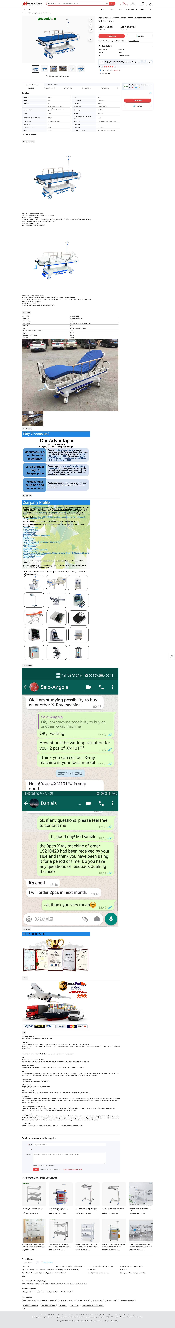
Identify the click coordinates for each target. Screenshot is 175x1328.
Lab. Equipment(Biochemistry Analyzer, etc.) (132, 1273)
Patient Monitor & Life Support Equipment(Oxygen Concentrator (38, 1273)
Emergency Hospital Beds (30, 1305)
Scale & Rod (123, 1269)
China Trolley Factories (29, 1301)
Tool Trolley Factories (83, 1301)
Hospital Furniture (37, 13)
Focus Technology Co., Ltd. (75, 1321)
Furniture (29, 13)
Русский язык (71, 1317)
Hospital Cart (47, 13)
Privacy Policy (114, 1321)
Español (51, 1317)
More (23, 1308)
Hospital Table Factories (66, 1301)
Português (57, 1317)
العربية (97, 1317)
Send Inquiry (112, 36)
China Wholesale (80, 1315)
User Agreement (98, 1321)
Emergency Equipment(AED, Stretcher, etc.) (67, 1269)
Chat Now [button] (141, 36)
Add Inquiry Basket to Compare (59, 76)
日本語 (107, 1317)
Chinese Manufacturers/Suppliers (66, 1315)
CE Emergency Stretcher (48, 1305)
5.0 (130, 87)
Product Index (119, 1315)
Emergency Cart (111, 1301)
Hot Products (43, 1315)
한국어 (102, 1317)
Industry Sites (99, 1315)
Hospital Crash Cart (66, 1292)
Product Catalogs (47, 1262)
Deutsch (84, 1317)
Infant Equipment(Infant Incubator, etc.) (99, 1273)
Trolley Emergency (98, 1301)
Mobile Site (127, 1315)
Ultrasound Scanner (60, 1273)
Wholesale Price (90, 1315)
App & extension (130, 9)
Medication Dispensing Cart (50, 1292)
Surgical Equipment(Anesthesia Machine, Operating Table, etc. (38, 1269)
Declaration (106, 1321)
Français (64, 1317)
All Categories (28, 9)
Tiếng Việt (129, 1317)
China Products (52, 1315)
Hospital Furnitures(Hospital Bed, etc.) (131, 1266)
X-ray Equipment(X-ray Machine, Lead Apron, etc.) (69, 1266)
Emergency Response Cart (30, 1292)
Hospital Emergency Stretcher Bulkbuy (93, 1305)
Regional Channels (109, 1315)
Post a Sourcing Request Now (72, 1169)
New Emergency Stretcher (126, 1301)
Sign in (151, 5)
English (45, 1317)
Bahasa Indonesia (138, 1317)
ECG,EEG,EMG (92, 1269)
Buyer (111, 9)
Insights (134, 1315)
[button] (114, 88)
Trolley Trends (74, 1305)
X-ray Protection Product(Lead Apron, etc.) (100, 1266)
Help (120, 9)
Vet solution (25, 1266)
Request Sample (134, 41)
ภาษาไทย (117, 1317)
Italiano (78, 1317)
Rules (151, 9)
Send (35, 1169)
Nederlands (91, 1317)
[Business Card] (150, 93)
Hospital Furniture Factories (48, 1301)
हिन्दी (112, 1317)
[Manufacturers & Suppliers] (32, 4)
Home (23, 13)
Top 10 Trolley (63, 1305)
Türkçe (123, 1317)
